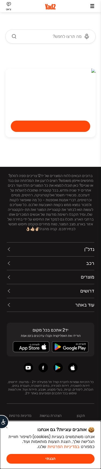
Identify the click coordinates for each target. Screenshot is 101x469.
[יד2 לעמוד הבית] (51, 6)
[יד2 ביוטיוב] (28, 367)
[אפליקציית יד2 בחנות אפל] (73, 367)
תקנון (81, 415)
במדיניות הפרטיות (63, 446)
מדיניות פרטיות (20, 415)
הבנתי (50, 458)
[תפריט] (92, 6)
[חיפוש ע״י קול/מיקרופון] (86, 36)
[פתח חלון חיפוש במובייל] (50, 36)
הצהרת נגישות (51, 415)
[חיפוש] (14, 36)
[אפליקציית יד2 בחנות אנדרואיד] (58, 367)
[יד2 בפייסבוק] (43, 367)
